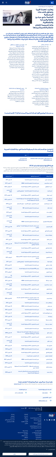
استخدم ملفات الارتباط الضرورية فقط (40, 454)
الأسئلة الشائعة (17, 384)
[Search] (6, 2)
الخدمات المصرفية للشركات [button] (37, 420)
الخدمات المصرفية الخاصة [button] (36, 427)
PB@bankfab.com (48, 160)
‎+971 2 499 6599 (19, 393)
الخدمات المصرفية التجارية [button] (35, 418)
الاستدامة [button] (12, 418)
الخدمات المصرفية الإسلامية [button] (35, 426)
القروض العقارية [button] (24, 421)
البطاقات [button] (26, 418)
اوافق (14, 454)
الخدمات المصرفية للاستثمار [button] (37, 423)
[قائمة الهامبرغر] (3, 2)
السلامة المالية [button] (38, 435)
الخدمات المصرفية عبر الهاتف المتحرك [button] (36, 433)
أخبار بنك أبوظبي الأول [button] (9, 419)
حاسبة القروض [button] (25, 439)
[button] (28, 2)
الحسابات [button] (26, 416)
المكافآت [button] (26, 437)
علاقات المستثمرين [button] (10, 421)
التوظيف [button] (12, 416)
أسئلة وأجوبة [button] (38, 437)
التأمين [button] (26, 423)
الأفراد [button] (40, 416)
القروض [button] (26, 419)
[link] (52, 2)
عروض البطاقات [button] (24, 435)
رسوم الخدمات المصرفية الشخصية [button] (23, 433)
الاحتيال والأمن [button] (38, 439)
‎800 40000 (45, 393)
